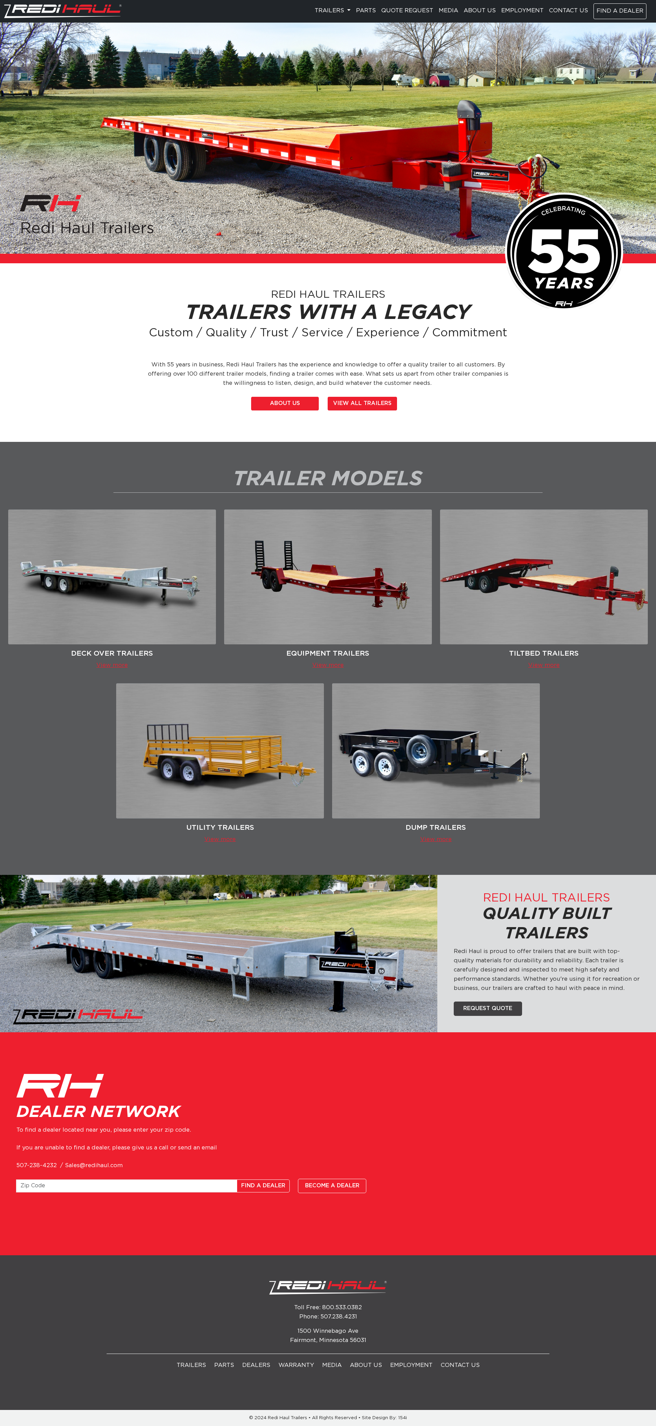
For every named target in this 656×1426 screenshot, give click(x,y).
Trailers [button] (330, 10)
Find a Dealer (620, 11)
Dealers (256, 1365)
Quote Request (407, 10)
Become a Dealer (332, 1185)
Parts (366, 10)
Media (448, 10)
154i (402, 1418)
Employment (522, 10)
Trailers (191, 1365)
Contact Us (568, 10)
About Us (480, 10)
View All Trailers (362, 403)
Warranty (296, 1365)
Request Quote (487, 1008)
